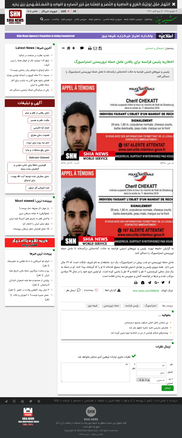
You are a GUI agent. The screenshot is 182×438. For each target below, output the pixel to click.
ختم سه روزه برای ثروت (37, 143)
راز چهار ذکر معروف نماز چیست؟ (34, 208)
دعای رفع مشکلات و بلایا (37, 150)
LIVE (63, 11)
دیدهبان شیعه (95, 19)
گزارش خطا (110, 290)
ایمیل (170, 372)
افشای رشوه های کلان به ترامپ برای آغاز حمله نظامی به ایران (30, 83)
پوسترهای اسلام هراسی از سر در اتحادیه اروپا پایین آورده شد (139, 333)
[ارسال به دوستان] (95, 48)
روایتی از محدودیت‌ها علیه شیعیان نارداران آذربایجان (29, 283)
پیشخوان (148, 19)
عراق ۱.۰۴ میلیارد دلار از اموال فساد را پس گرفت (29, 63)
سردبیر (47, 19)
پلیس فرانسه (131, 306)
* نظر (133, 366)
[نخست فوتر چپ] (29, 416)
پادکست (55, 19)
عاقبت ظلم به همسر (40, 120)
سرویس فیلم (66, 19)
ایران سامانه (84, 434)
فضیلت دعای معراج (40, 135)
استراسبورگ (150, 306)
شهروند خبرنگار (49, 11)
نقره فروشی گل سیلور (38, 188)
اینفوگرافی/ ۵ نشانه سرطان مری (34, 214)
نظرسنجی (89, 401)
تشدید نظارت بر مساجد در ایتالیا (34, 55)
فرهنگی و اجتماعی (154, 48)
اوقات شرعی (114, 401)
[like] (92, 290)
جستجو (77, 401)
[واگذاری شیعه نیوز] (91, 35)
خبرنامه (66, 401)
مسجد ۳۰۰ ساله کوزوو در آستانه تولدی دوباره (28, 75)
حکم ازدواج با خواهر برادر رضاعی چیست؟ (29, 70)
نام (171, 365)
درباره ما (173, 401)
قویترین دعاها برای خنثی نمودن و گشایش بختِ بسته (30, 167)
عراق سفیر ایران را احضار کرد (35, 224)
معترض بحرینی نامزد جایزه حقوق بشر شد (148, 328)
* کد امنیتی (170, 381)
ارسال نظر (71, 290)
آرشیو (149, 401)
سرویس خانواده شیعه (133, 19)
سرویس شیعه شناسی (112, 19)
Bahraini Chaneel (39, 158)
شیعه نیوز (92, 306)
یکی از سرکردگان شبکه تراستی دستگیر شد (29, 90)
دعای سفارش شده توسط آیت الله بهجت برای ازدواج (30, 178)
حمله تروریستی (111, 306)
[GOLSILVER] (30, 243)
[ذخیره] (100, 48)
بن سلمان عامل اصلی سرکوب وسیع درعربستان (146, 323)
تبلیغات (100, 401)
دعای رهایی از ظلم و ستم (37, 113)
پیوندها (139, 401)
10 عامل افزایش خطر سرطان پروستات (31, 229)
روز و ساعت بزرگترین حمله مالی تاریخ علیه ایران (29, 273)
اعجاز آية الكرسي (41, 128)
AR (74, 11)
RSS (56, 401)
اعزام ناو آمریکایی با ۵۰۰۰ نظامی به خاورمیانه (28, 263)
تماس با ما (33, 11)
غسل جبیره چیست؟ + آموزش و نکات (29, 297)
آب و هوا (128, 401)
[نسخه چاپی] (90, 48)
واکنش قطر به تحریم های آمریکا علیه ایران (29, 219)
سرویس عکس (80, 19)
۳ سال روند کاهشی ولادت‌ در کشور (29, 290)
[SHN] (15, 17)
